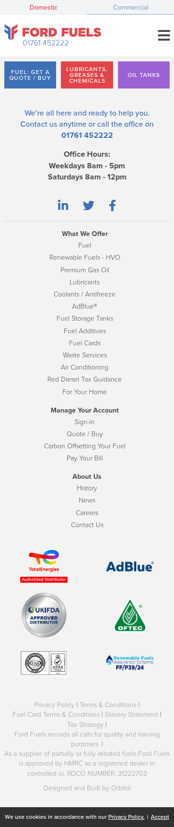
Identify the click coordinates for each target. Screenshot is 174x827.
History (87, 488)
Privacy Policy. (126, 816)
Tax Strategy (85, 725)
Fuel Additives (85, 331)
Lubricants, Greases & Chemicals (87, 75)
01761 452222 (46, 43)
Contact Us (87, 525)
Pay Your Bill (85, 458)
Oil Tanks (144, 75)
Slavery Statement (131, 714)
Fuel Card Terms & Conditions (56, 714)
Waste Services (85, 355)
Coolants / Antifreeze (85, 294)
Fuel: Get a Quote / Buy (30, 75)
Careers (87, 513)
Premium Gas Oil (84, 270)
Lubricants (85, 282)
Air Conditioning (84, 367)
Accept (160, 816)
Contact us (38, 124)
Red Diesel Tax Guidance (84, 379)
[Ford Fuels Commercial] (52, 32)
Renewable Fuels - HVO (84, 257)
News (87, 500)
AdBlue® (84, 306)
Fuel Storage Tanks (85, 318)
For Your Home (84, 392)
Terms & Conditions (108, 705)
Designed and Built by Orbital (87, 788)
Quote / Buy (85, 434)
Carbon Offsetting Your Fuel (85, 446)
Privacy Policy (54, 705)
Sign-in (84, 422)
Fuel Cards (85, 343)
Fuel (84, 245)
